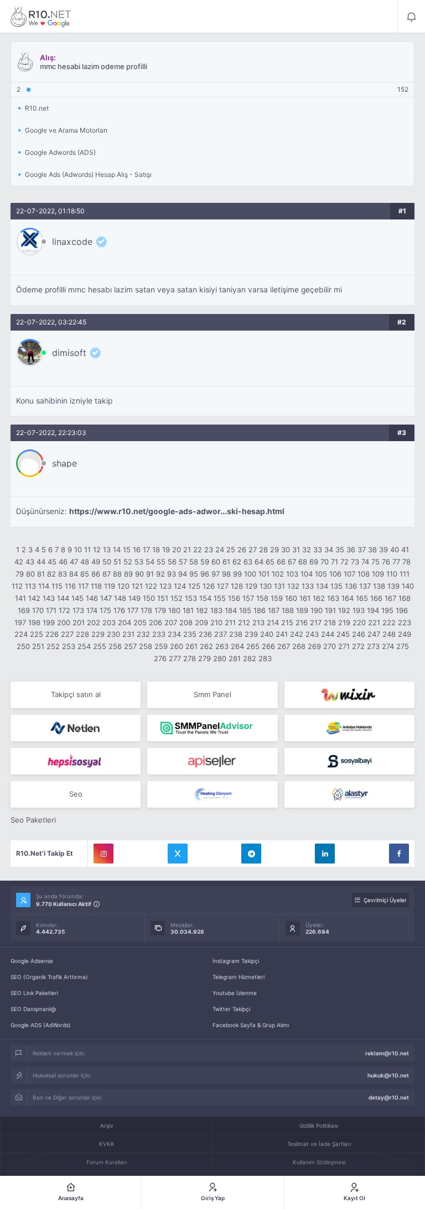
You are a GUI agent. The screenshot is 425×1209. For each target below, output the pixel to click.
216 (302, 622)
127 (223, 586)
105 (321, 573)
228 (82, 634)
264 (237, 646)
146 (92, 598)
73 (355, 561)
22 (197, 549)
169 (24, 610)
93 (171, 573)
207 (170, 622)
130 (266, 586)
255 (99, 646)
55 (161, 561)
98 (226, 573)
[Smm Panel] (76, 761)
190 (316, 610)
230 (113, 634)
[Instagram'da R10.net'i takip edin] (103, 853)
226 (52, 634)
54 (150, 561)
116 (70, 586)
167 (390, 598)
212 (244, 622)
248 (389, 634)
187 (273, 610)
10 (78, 549)
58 (193, 561)
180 (174, 610)
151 (162, 598)
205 (140, 622)
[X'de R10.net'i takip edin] (178, 853)
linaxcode (72, 241)
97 (215, 573)
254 (84, 646)
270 (329, 646)
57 (183, 561)
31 (296, 549)
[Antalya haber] (349, 728)
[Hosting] (76, 728)
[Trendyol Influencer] (349, 695)
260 (176, 646)
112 (17, 586)
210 (216, 622)
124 (180, 586)
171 (51, 610)
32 (306, 549)
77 (396, 561)
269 (314, 646)
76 (386, 561)
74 (365, 561)
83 (62, 573)
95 (193, 573)
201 (78, 622)
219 (344, 622)
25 (230, 549)
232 (143, 634)
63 (247, 561)
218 (330, 622)
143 (49, 598)
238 (235, 634)
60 (215, 561)
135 (336, 586)
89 (128, 573)
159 (277, 598)
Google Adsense (32, 960)
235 (189, 634)
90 (139, 573)
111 (405, 573)
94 (182, 573)
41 (405, 549)
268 (298, 646)
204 (124, 622)
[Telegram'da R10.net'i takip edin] (251, 853)
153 (191, 598)
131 (279, 586)
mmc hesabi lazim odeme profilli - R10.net (41, 17)
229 (98, 634)
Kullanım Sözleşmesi (319, 1162)
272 (358, 646)
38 (372, 549)
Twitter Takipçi (231, 1009)
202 (93, 622)
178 (146, 610)
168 (404, 598)
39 (383, 549)
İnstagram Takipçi (235, 960)
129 (251, 586)
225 (36, 634)
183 (216, 610)
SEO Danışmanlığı (33, 1009)
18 (156, 549)
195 (387, 610)
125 (194, 586)
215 (287, 622)
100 (250, 573)
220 (359, 622)
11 (87, 549)
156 (234, 598)
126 (209, 586)
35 (339, 549)
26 (241, 549)
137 (365, 586)
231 (128, 634)
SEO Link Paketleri (34, 993)
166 (376, 598)
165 (362, 598)
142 (34, 598)
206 (155, 622)
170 (38, 610)
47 (74, 561)
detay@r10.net (389, 1097)
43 (29, 561)
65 (270, 561)
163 (333, 598)
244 (327, 634)
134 (322, 586)
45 (52, 561)
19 (166, 549)
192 (344, 610)
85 (84, 573)
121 (137, 586)
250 (23, 646)
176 (119, 610)
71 (334, 561)
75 (375, 561)
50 (106, 561)
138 (379, 586)
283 (265, 658)
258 (145, 646)
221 (374, 622)
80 (30, 573)
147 (106, 598)
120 (123, 586)
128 (237, 586)
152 (176, 598)
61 (226, 561)
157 (248, 598)
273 (373, 646)
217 (316, 622)
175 (105, 610)
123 (165, 586)
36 (350, 549)
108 (363, 573)
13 (107, 549)
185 (245, 610)
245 (343, 634)
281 (235, 658)
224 (21, 634)
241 (282, 634)
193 (359, 610)
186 (259, 610)
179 (160, 610)
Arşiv (106, 1125)
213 (258, 622)
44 (41, 561)
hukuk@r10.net (388, 1075)
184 (231, 610)
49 (95, 561)
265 (253, 646)
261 (191, 646)
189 (302, 610)
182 (202, 610)
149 (134, 598)
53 (138, 561)
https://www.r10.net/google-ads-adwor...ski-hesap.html (176, 511)
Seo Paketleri (33, 819)
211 (230, 622)
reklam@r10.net (387, 1053)
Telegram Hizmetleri (238, 977)
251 (38, 646)
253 (68, 646)
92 (160, 573)
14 (117, 549)
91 (150, 573)
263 (222, 646)
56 (172, 561)
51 (117, 561)
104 (306, 573)
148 (120, 598)
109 (378, 573)
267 (283, 646)
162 (319, 598)
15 (127, 549)
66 (281, 561)
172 (64, 610)
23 (208, 549)
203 (109, 622)
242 (296, 634)
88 (117, 573)
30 (285, 549)
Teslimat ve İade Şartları (319, 1143)
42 (18, 561)
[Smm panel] (212, 728)
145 (77, 598)
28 (263, 549)
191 (330, 610)
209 (201, 622)
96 (204, 573)
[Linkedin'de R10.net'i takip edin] (325, 853)
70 (324, 561)
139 (393, 586)
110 (391, 573)
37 (361, 549)
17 (146, 549)
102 (278, 573)
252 (53, 646)
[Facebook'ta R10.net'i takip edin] (399, 853)
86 (95, 573)
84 (73, 573)
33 (317, 549)
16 (137, 549)
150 (149, 598)
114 (43, 586)
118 (96, 586)
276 (160, 658)
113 (30, 586)
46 (63, 561)
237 (220, 634)
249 (404, 634)
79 (19, 573)
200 (63, 622)
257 (130, 646)
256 (115, 646)
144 (63, 598)
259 (161, 646)
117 (83, 586)
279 (204, 658)
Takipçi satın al (76, 694)
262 (206, 646)
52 (127, 561)
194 (373, 610)
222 (389, 622)
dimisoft (69, 352)
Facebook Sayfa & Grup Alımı (250, 1025)
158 (262, 598)
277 (175, 658)
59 (204, 561)
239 (251, 634)
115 (57, 586)
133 (308, 586)
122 (151, 586)
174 (91, 610)
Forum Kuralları (106, 1162)
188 (288, 610)
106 (335, 573)
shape (64, 463)
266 (268, 646)
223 (404, 622)
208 (186, 622)
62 (236, 561)
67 (292, 561)
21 (187, 549)
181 (188, 610)
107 (349, 573)
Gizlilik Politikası (318, 1125)
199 (49, 622)
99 (237, 573)
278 (189, 658)
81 (41, 573)
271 (344, 646)
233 (158, 634)
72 (344, 561)
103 (292, 573)
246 (358, 634)
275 (402, 646)
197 (20, 622)
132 (293, 586)
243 (312, 634)
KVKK (107, 1143)
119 (109, 586)
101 (263, 573)
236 (205, 634)
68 (302, 561)
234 (174, 634)
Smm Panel (212, 694)
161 (304, 598)
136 (351, 586)
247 (373, 634)
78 (406, 561)
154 (205, 598)
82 (51, 573)
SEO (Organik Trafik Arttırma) (49, 977)
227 (67, 634)
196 (402, 610)
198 (34, 622)
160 (291, 598)
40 (394, 549)
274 (388, 646)
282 (249, 658)
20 (176, 549)
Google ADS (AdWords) (41, 1025)
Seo (75, 793)
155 (220, 598)
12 (97, 549)
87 (106, 573)
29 (274, 549)
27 (252, 549)
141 (20, 598)
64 (259, 561)
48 (84, 561)
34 (328, 549)
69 (313, 561)
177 (132, 610)
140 (408, 586)
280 (219, 658)
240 (266, 634)
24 (219, 549)
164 (347, 598)
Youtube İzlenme (234, 993)
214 (273, 622)
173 (78, 610)
